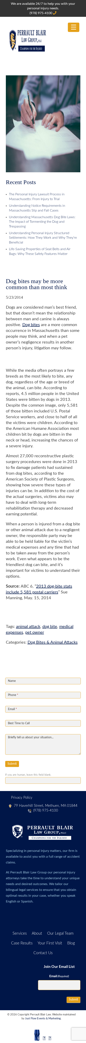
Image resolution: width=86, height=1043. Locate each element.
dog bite (49, 627)
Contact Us (43, 953)
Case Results (22, 943)
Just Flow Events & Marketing (43, 1018)
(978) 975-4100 (41, 13)
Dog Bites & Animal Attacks (53, 642)
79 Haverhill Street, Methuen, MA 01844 (45, 805)
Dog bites (31, 325)
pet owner (34, 632)
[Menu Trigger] (73, 27)
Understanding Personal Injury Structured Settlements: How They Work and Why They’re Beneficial (43, 237)
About (37, 933)
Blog (71, 943)
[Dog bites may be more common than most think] (43, 170)
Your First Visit (50, 943)
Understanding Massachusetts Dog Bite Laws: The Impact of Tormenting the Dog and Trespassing (42, 221)
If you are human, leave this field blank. (28, 775)
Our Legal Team (60, 933)
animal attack (28, 627)
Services (20, 933)
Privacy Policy (21, 797)
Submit (12, 763)
